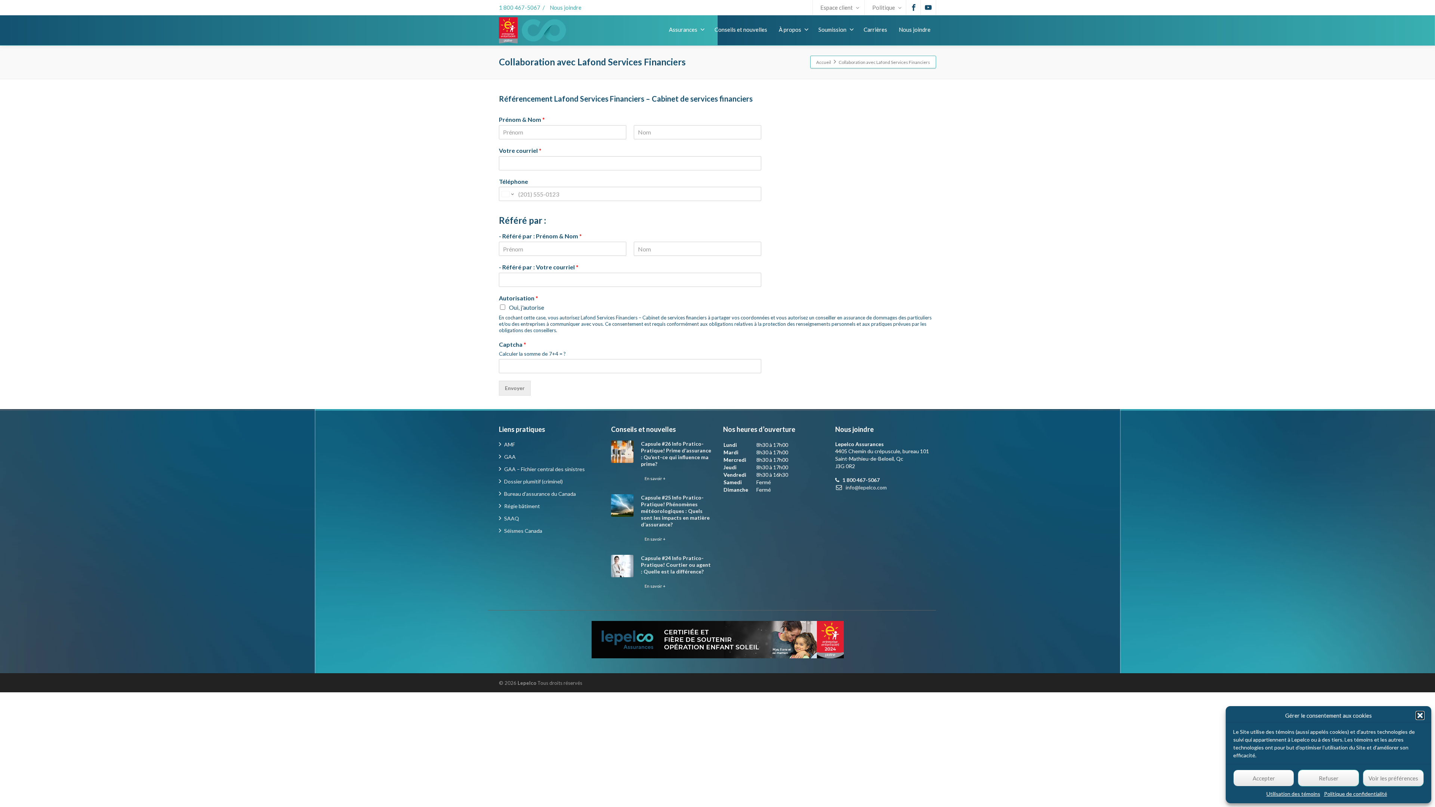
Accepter (1264, 778)
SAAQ (511, 518)
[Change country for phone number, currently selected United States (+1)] (507, 194)
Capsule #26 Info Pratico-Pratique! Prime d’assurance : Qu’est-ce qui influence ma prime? (676, 453)
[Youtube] (928, 7)
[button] (1420, 715)
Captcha (512, 344)
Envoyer (515, 388)
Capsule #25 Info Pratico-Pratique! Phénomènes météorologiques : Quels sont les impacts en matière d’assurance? (675, 511)
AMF (509, 444)
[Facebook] (913, 7)
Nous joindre (565, 7)
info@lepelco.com (866, 487)
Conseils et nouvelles (741, 29)
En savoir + (655, 478)
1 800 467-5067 (519, 7)
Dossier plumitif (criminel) (533, 481)
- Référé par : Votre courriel (538, 266)
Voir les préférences (1393, 778)
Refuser (1329, 778)
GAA (510, 457)
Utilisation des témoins (1293, 794)
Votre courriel (520, 150)
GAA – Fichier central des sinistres (544, 469)
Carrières (875, 29)
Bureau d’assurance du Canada (540, 494)
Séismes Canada (523, 531)
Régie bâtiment (522, 506)
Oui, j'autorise (526, 307)
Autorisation (518, 298)
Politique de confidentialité (1355, 794)
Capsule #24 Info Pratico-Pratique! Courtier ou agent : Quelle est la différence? (676, 565)
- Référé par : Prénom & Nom (540, 235)
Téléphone (513, 181)
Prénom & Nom (522, 119)
